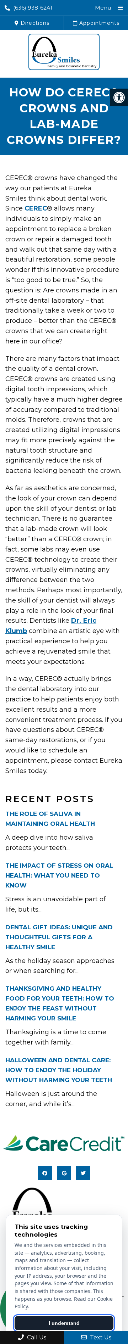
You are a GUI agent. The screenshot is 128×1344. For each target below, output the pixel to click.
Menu (103, 7)
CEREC (36, 208)
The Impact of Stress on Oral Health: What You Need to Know (59, 875)
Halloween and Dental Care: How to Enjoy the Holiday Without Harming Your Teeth (58, 1070)
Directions (34, 23)
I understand (64, 1323)
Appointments (98, 23)
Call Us (36, 1337)
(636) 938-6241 (32, 7)
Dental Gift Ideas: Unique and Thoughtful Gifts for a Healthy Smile (59, 937)
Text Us (100, 1337)
